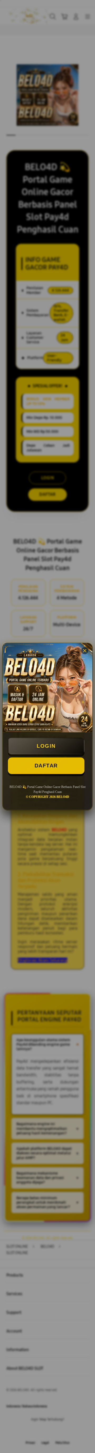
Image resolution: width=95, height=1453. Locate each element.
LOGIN (46, 746)
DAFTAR (46, 765)
